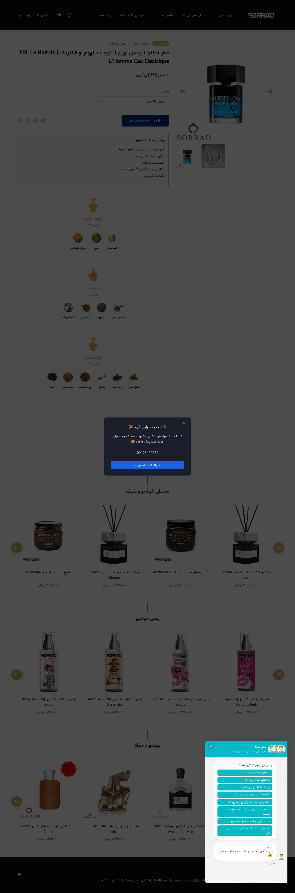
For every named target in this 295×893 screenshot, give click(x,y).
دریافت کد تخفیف (147, 465)
